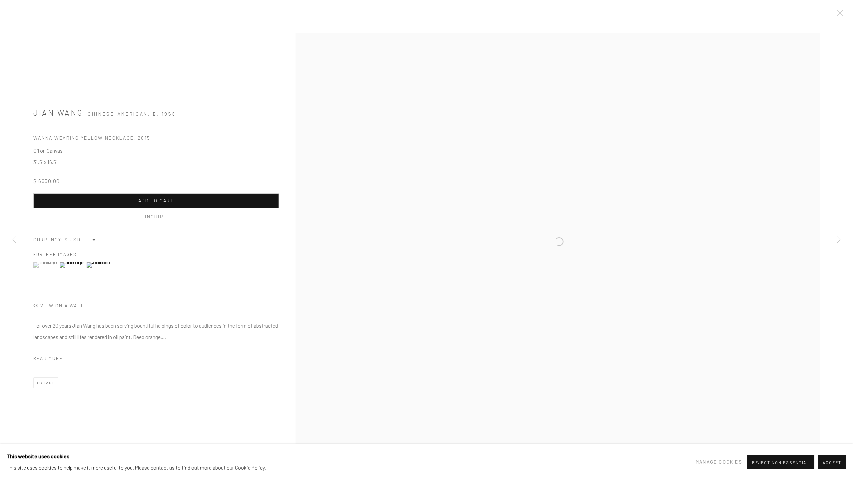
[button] (45, 265)
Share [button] (47, 382)
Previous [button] (14, 240)
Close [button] (838, 15)
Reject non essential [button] (781, 462)
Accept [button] (832, 462)
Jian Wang (58, 112)
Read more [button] (48, 358)
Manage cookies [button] (719, 462)
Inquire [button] (156, 216)
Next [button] (838, 240)
